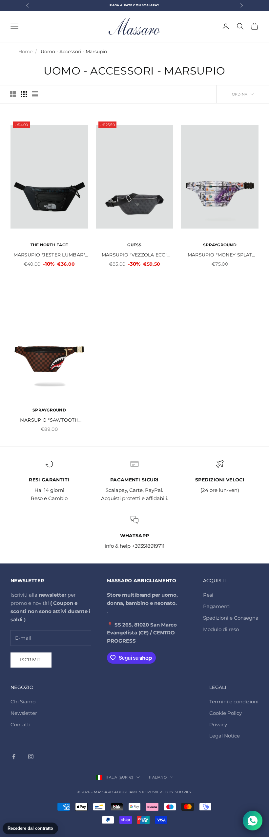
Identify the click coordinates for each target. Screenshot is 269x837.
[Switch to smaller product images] (24, 94)
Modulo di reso (221, 629)
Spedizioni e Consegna (231, 618)
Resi (208, 595)
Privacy (218, 724)
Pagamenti (217, 606)
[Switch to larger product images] (13, 94)
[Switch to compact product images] (35, 94)
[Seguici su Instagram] (31, 756)
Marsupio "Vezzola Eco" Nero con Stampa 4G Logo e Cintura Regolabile (134, 255)
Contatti (20, 724)
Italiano (158, 777)
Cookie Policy (225, 713)
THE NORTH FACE (49, 244)
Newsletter (23, 713)
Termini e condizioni (234, 701)
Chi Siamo (22, 701)
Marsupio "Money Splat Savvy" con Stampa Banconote (220, 255)
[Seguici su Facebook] (13, 756)
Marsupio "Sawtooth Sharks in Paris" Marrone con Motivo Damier (49, 420)
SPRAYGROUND (220, 244)
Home (25, 52)
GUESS (134, 244)
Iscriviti (31, 660)
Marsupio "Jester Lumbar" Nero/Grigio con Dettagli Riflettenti (49, 255)
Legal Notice (224, 736)
